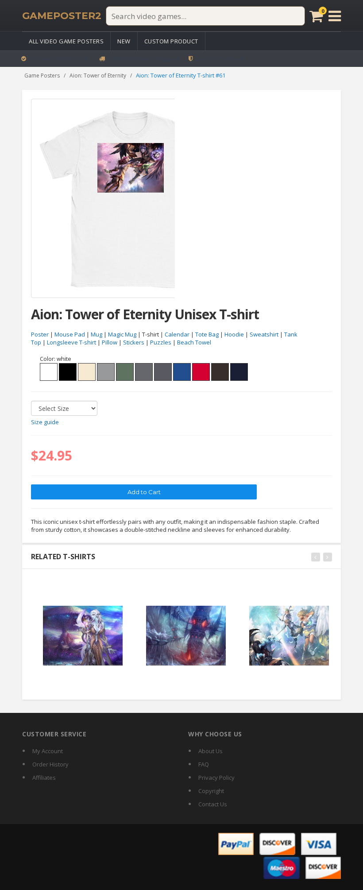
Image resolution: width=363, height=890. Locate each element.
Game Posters (42, 75)
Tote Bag (207, 334)
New (124, 41)
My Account (47, 751)
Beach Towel (194, 342)
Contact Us (212, 804)
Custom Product (171, 41)
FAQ (203, 764)
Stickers (133, 342)
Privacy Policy (216, 778)
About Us (210, 751)
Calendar (177, 334)
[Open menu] (334, 15)
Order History (50, 764)
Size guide (45, 422)
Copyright (211, 791)
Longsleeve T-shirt (71, 342)
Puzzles (160, 342)
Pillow (109, 342)
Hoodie (234, 334)
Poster (40, 334)
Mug (96, 334)
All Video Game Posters (66, 41)
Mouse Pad (69, 334)
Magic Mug (122, 334)
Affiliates (44, 778)
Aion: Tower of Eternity (98, 75)
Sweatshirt (264, 334)
